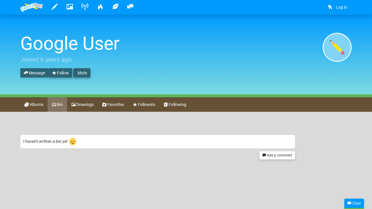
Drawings (85, 104)
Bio (59, 104)
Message (36, 73)
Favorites (115, 104)
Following (177, 104)
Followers (146, 104)
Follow (62, 73)
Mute (82, 73)
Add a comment (279, 155)
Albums (36, 104)
